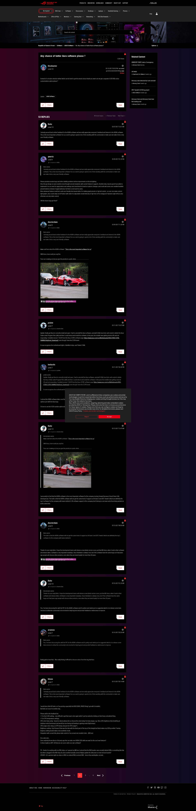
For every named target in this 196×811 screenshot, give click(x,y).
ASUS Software (69, 45)
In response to (55, 162)
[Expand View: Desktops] (95, 11)
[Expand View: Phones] (129, 11)
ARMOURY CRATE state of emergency (142, 62)
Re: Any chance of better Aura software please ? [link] (90, 45)
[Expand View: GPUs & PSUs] (61, 16)
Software (59, 45)
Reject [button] (87, 417)
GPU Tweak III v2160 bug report (140, 90)
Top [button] (42, 806)
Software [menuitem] (68, 11)
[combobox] (98, 32)
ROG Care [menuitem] (58, 11)
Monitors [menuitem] (66, 17)
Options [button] (154, 45)
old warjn (134, 71)
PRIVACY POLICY (131, 794)
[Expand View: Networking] (94, 16)
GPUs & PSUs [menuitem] (55, 17)
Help (151, 14)
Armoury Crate (136, 65)
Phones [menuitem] (125, 11)
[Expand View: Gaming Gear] (83, 16)
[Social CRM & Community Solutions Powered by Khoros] (152, 807)
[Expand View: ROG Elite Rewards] (110, 16)
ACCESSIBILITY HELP (59, 788)
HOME (40, 788)
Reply (120, 105)
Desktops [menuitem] (91, 11)
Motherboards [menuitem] (42, 17)
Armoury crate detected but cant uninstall (143, 81)
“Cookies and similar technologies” (94, 411)
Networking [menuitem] (89, 17)
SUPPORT (125, 3)
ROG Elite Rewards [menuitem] (103, 17)
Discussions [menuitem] (79, 11)
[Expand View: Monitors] (71, 16)
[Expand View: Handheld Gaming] (120, 11)
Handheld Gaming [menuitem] (113, 11)
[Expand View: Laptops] (105, 11)
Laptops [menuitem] (100, 11)
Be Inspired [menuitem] (46, 11)
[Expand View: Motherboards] (48, 16)
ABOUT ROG (33, 788)
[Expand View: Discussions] (85, 11)
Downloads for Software (139, 74)
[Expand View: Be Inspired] (52, 11)
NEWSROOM (47, 788)
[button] (43, 105)
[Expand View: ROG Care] (62, 11)
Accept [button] (109, 417)
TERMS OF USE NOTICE (119, 794)
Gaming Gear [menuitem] (77, 17)
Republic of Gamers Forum (46, 45)
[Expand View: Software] (72, 11)
